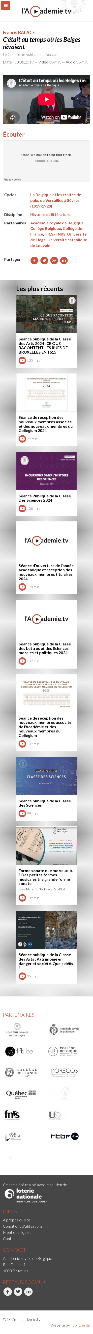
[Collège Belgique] (67, 1051)
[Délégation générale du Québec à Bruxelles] (23, 1093)
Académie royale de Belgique (57, 222)
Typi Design (80, 1325)
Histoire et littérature (50, 214)
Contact (10, 1238)
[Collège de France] (23, 1072)
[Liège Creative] (23, 1136)
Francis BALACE (19, 32)
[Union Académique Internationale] (67, 1093)
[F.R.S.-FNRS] (23, 1115)
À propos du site (16, 1219)
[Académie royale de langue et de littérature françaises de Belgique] (23, 1051)
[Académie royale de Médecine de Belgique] (67, 1030)
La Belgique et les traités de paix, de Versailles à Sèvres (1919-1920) (55, 200)
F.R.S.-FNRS (55, 234)
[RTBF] (67, 1136)
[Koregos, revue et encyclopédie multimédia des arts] (67, 1072)
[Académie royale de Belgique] (23, 1030)
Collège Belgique (45, 228)
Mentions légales (17, 1232)
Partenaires (18, 1015)
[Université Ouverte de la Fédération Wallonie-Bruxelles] (67, 1115)
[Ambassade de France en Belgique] (23, 1157)
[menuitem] (46, 1220)
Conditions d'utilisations (22, 1226)
